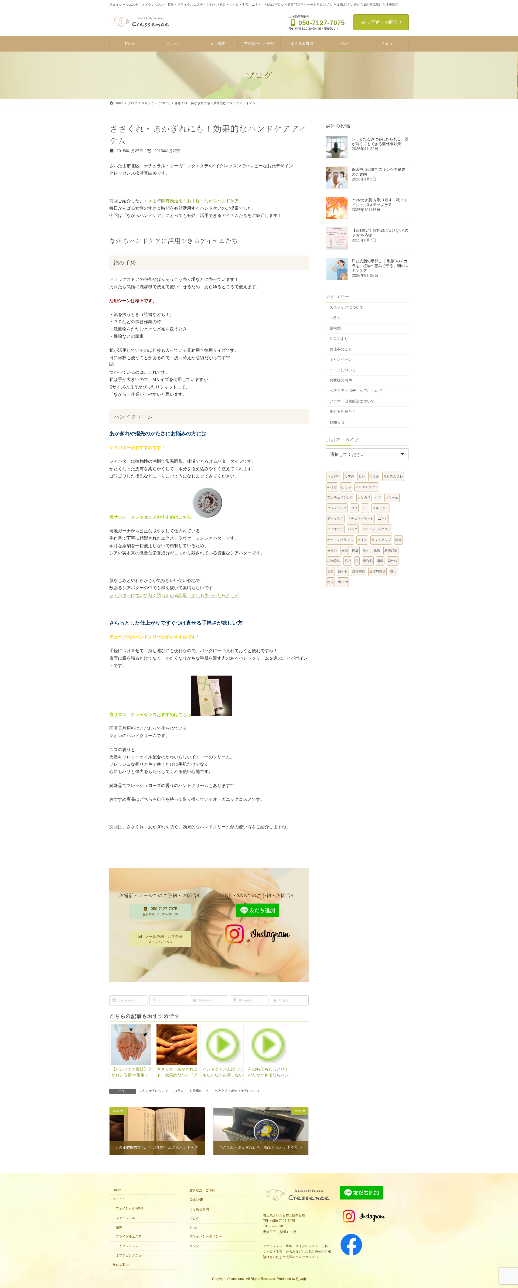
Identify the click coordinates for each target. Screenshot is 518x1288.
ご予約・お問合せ (384, 22)
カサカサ (363, 497)
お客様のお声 (340, 380)
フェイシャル (125, 1217)
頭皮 (330, 582)
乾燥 (398, 539)
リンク (194, 1246)
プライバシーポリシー (205, 1236)
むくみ (346, 487)
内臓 (355, 550)
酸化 (393, 571)
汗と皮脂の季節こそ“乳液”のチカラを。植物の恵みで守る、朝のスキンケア (380, 266)
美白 (330, 571)
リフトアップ (381, 539)
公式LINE (196, 1200)
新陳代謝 (390, 550)
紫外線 (392, 561)
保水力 (332, 550)
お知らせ (337, 422)
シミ (365, 508)
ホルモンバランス (340, 539)
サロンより (338, 338)
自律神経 (358, 571)
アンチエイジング (340, 497)
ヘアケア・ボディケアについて (237, 1091)
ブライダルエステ (129, 1236)
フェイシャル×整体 (131, 1208)
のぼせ (332, 487)
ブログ (194, 1218)
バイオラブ (335, 529)
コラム (179, 1091)
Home (117, 1190)
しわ (362, 476)
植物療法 (333, 561)
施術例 (335, 328)
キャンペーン (340, 359)
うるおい (333, 476)
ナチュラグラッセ (361, 518)
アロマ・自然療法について (352, 401)
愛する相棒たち (342, 411)
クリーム (392, 497)
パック (352, 529)
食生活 (343, 582)
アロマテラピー (366, 487)
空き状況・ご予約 (202, 1190)
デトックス (335, 518)
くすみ (349, 476)
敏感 (377, 550)
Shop (193, 1227)
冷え (366, 550)
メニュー (119, 1199)
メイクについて (342, 369)
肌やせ (343, 571)
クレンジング (337, 508)
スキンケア (381, 508)
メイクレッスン (127, 1246)
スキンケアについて (153, 1091)
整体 (119, 1227)
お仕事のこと (199, 1091)
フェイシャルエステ (376, 529)
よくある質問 (199, 1209)
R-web (301, 1279)
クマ (378, 497)
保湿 (344, 550)
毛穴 (348, 561)
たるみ (374, 476)
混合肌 (368, 561)
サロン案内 (121, 1264)
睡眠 (380, 561)
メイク (362, 539)
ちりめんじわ (393, 476)
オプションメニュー (130, 1255)
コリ (354, 508)
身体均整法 (377, 571)
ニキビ (383, 518)
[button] (160, 911)
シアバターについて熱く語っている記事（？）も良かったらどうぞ (174, 595)
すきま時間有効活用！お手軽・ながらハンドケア (191, 201)
